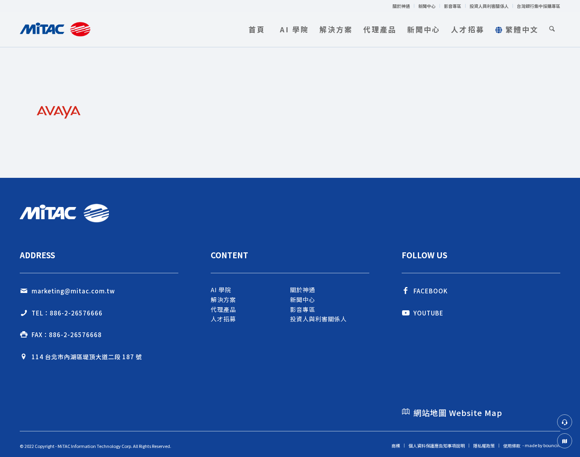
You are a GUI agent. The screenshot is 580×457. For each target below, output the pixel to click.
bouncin (551, 445)
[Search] (552, 29)
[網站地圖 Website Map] (406, 412)
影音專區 (452, 6)
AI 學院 (221, 289)
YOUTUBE (428, 313)
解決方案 (223, 299)
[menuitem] (401, 6)
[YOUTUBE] (406, 313)
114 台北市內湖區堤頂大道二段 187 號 (87, 357)
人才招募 (223, 319)
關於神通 (401, 6)
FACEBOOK (430, 291)
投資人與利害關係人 (489, 6)
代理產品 (223, 309)
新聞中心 (427, 6)
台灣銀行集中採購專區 (538, 6)
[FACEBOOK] (406, 291)
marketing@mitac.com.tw (73, 291)
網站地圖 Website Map (457, 412)
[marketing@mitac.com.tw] (24, 291)
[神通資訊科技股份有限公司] (55, 29)
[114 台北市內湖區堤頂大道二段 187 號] (24, 357)
